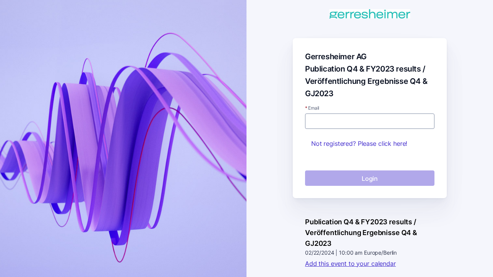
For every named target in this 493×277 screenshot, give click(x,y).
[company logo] (369, 14)
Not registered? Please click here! (359, 143)
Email (312, 108)
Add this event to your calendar (350, 263)
